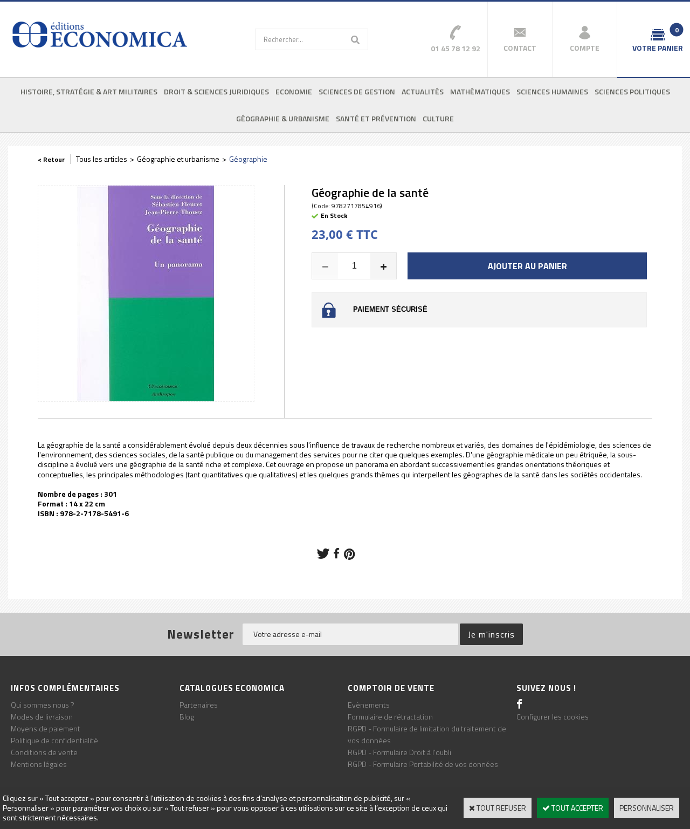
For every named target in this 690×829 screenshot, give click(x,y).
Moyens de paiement (45, 728)
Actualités (423, 91)
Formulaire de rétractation (390, 716)
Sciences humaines (552, 91)
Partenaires (199, 704)
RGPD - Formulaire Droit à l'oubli (399, 752)
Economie (293, 91)
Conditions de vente (44, 752)
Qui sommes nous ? (42, 704)
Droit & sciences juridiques (216, 91)
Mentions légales (39, 764)
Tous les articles (101, 159)
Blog (187, 716)
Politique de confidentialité (54, 740)
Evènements (369, 704)
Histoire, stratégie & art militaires (88, 91)
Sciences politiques (632, 91)
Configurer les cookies (552, 716)
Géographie (248, 159)
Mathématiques (480, 91)
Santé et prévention (376, 118)
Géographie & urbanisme (282, 118)
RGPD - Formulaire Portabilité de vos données (423, 764)
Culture (438, 118)
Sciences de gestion (357, 91)
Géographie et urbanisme (178, 159)
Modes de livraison (42, 716)
